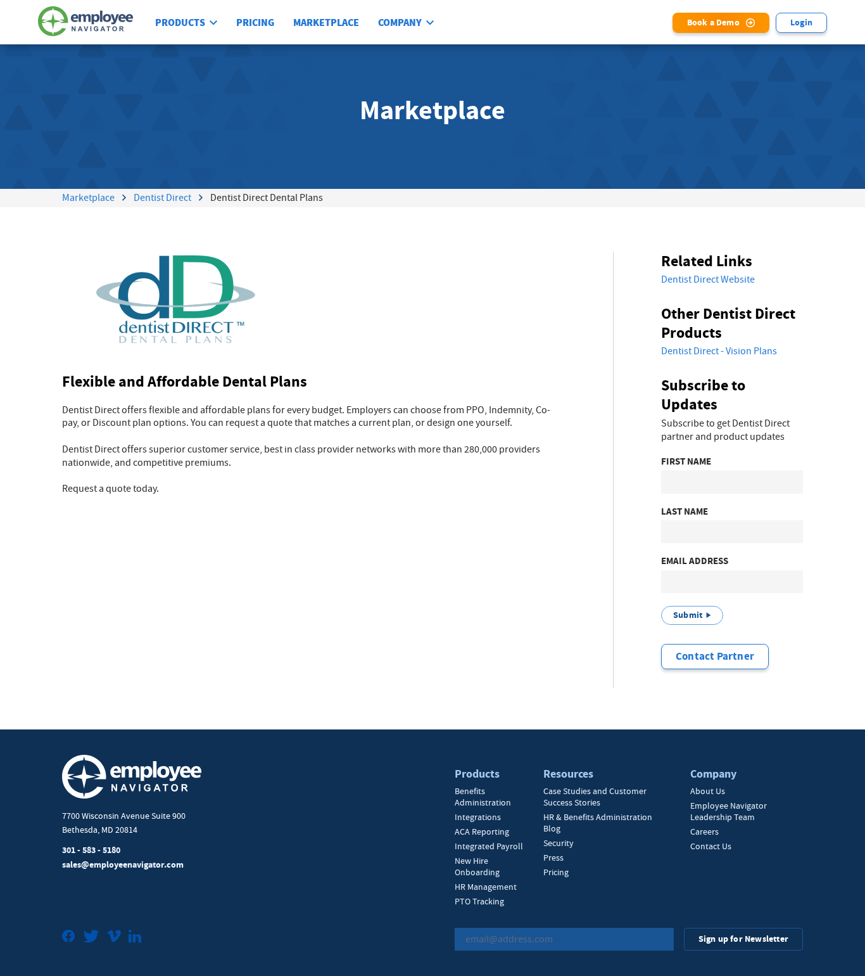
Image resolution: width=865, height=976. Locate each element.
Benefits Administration (483, 796)
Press (553, 857)
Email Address (694, 561)
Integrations (478, 817)
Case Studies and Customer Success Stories (595, 796)
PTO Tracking (479, 901)
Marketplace (326, 23)
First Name (686, 461)
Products (180, 23)
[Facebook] (68, 938)
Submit (687, 615)
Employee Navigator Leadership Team (728, 811)
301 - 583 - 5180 (91, 850)
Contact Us (710, 846)
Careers (704, 831)
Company (400, 23)
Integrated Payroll (489, 846)
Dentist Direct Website (708, 279)
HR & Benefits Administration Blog (597, 822)
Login (801, 22)
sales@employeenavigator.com (123, 865)
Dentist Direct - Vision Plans (719, 351)
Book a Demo (713, 22)
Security (558, 843)
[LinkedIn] (135, 938)
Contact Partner (715, 656)
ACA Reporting (482, 831)
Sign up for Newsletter (743, 939)
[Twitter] (91, 938)
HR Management (486, 886)
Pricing (255, 23)
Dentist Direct (162, 197)
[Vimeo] (114, 938)
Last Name (684, 511)
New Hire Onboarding (477, 866)
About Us (707, 791)
